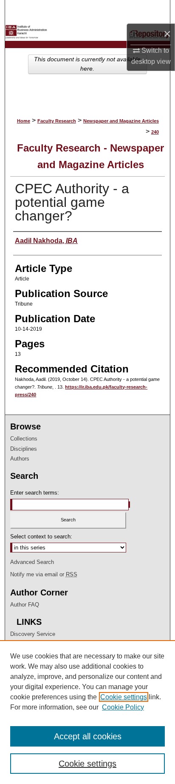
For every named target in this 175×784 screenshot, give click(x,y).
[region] (87, 712)
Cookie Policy (123, 707)
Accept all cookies (87, 736)
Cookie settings (123, 697)
